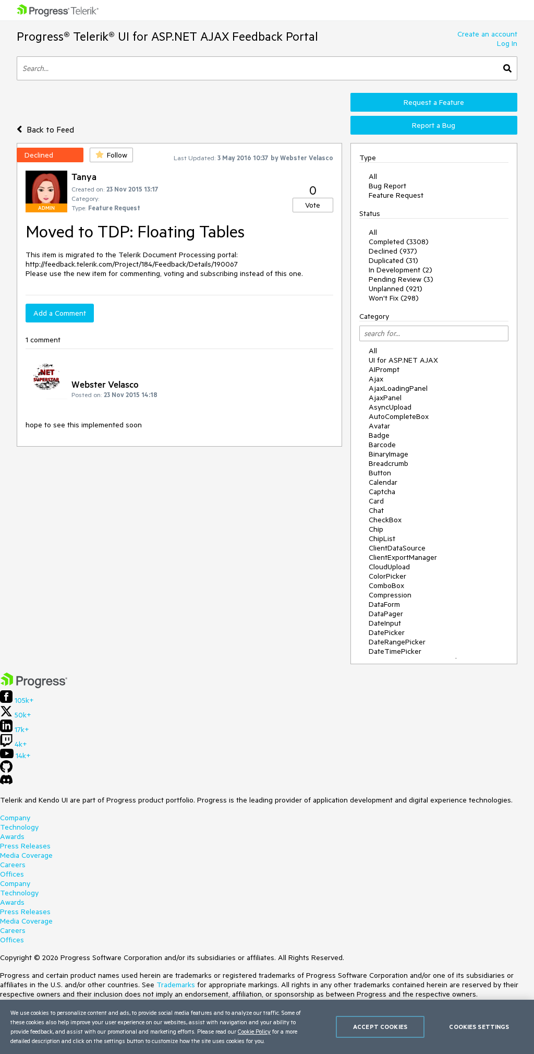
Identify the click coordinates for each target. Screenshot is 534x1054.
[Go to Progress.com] (34, 685)
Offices (12, 874)
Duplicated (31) (393, 260)
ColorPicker (387, 576)
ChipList (382, 538)
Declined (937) (393, 251)
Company (15, 817)
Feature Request (396, 195)
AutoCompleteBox (399, 416)
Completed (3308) (399, 241)
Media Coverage (26, 855)
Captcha (382, 491)
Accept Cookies (380, 1027)
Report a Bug (433, 125)
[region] (267, 1027)
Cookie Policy (254, 1031)
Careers (13, 864)
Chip (376, 529)
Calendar (383, 482)
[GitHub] (6, 770)
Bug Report (387, 185)
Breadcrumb (388, 463)
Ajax (376, 379)
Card (376, 501)
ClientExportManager (403, 557)
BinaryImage (388, 454)
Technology (19, 827)
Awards (12, 836)
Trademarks (175, 984)
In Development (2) (400, 269)
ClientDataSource (397, 548)
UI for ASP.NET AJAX (403, 360)
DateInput (385, 623)
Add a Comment (59, 313)
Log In (507, 43)
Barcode (382, 444)
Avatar (379, 425)
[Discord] (6, 782)
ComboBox (386, 585)
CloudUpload (389, 566)
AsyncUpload (390, 407)
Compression (390, 595)
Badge (379, 435)
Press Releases (25, 846)
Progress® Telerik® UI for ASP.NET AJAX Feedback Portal (167, 36)
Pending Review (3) (401, 279)
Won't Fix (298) (394, 298)
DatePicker (387, 632)
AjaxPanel (385, 397)
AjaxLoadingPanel (398, 388)
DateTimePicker (395, 651)
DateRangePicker (397, 641)
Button (380, 472)
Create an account (487, 34)
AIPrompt (384, 369)
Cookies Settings (479, 1027)
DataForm (384, 604)
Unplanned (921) (395, 288)
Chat (376, 510)
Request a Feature (434, 102)
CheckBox (385, 519)
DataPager (386, 613)
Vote (312, 205)
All (373, 176)
